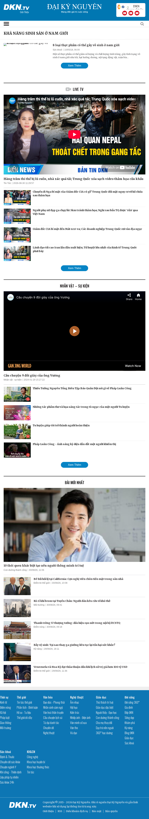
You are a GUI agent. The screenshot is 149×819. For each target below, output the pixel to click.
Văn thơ (74, 728)
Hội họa (73, 707)
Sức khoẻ (57, 50)
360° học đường (104, 733)
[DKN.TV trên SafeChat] (119, 7)
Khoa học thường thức (38, 767)
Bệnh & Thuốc (7, 757)
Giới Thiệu (24, 12)
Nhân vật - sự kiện (13, 380)
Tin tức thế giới (24, 702)
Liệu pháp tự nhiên (9, 777)
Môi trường (39, 605)
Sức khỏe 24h (7, 782)
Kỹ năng (38, 649)
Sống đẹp (129, 717)
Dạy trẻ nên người (105, 728)
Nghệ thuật (49, 733)
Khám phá (130, 723)
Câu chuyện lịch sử (52, 717)
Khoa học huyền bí (36, 762)
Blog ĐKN (129, 733)
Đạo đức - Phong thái (54, 702)
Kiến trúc (74, 712)
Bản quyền (111, 811)
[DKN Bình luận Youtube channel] (130, 13)
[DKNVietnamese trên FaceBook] (123, 7)
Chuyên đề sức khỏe (10, 762)
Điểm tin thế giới (42, 583)
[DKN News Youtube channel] (124, 13)
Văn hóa (48, 697)
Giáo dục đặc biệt (104, 707)
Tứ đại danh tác (51, 723)
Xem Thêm (74, 65)
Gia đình (129, 707)
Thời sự (4, 697)
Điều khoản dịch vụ (77, 811)
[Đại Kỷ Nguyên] (16, 6)
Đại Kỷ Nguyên (115, 802)
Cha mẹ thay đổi (104, 723)
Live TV (78, 89)
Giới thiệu (48, 811)
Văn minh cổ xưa (78, 723)
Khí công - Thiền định (10, 772)
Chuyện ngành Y (8, 767)
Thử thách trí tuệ (104, 702)
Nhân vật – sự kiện (74, 286)
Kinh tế (3, 702)
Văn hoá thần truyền (53, 712)
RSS (60, 811)
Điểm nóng (39, 627)
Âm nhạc (74, 702)
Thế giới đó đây (24, 717)
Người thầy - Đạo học (106, 712)
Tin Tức (7, 183)
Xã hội (3, 712)
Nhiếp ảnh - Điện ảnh (80, 717)
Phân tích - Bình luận (27, 707)
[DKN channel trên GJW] (135, 7)
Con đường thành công (15, 570)
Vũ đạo (73, 733)
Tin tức (30, 772)
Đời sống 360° (132, 702)
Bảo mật (96, 811)
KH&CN (31, 752)
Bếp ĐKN (129, 712)
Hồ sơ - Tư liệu (24, 712)
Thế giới (21, 697)
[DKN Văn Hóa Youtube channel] (137, 13)
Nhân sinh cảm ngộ (53, 707)
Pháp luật (5, 717)
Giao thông (5, 723)
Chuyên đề (48, 728)
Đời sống (130, 697)
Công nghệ (32, 757)
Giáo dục (101, 697)
